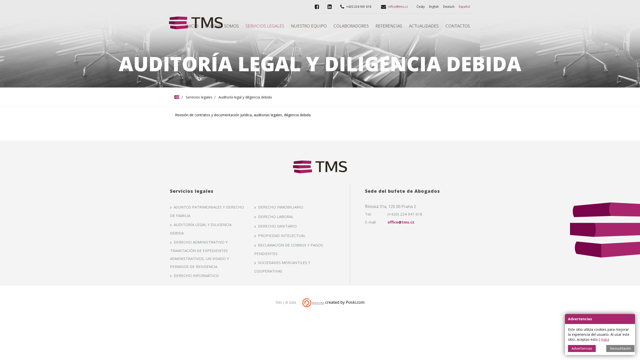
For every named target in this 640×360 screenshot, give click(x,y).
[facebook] (317, 6)
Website (318, 302)
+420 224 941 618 (358, 6)
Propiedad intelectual (282, 235)
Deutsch (448, 6)
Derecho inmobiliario (280, 207)
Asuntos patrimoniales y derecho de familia (207, 211)
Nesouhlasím (620, 348)
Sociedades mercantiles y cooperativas (282, 267)
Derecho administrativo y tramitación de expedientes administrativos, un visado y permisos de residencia (199, 254)
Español (464, 6)
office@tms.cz (398, 6)
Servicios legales (199, 97)
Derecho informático (196, 275)
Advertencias (582, 348)
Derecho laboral (276, 216)
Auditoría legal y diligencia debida (201, 229)
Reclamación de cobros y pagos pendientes (288, 249)
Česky (420, 6)
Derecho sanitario (277, 226)
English (434, 6)
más (604, 339)
